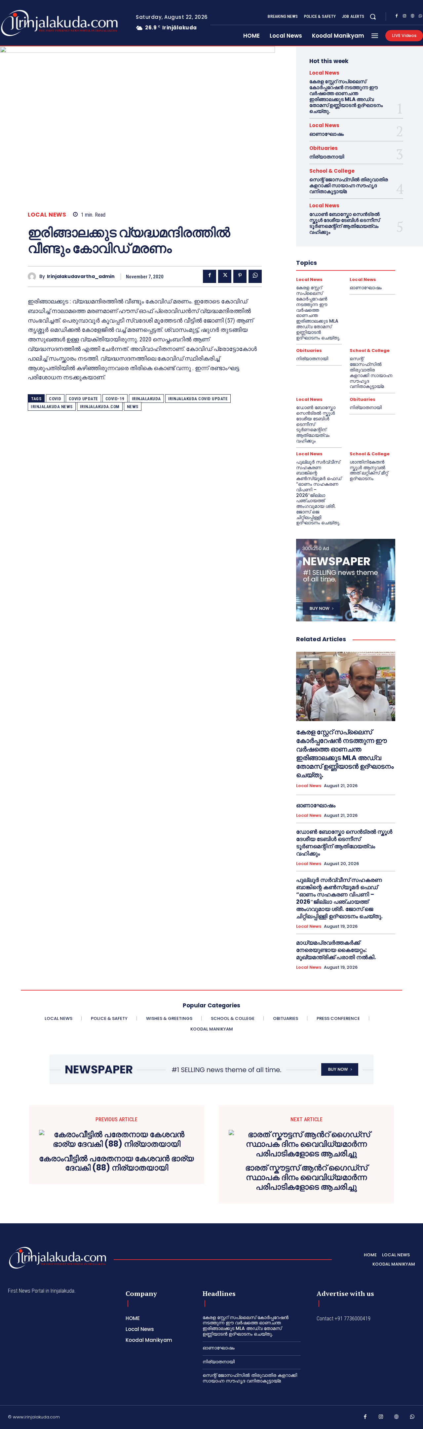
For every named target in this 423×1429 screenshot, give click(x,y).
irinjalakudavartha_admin (81, 276)
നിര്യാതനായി (326, 156)
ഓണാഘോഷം (326, 133)
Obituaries (323, 148)
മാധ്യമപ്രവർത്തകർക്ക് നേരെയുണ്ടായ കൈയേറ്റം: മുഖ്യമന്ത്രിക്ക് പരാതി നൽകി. (336, 950)
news (132, 406)
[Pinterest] (240, 276)
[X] (224, 276)
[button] (373, 16)
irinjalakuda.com (100, 406)
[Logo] (57, 1258)
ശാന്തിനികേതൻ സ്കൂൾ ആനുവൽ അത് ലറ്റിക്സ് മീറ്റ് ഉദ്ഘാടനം (369, 470)
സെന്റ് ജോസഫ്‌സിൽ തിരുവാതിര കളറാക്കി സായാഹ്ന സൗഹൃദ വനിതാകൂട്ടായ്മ (348, 185)
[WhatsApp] (255, 276)
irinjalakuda (146, 398)
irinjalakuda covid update (198, 398)
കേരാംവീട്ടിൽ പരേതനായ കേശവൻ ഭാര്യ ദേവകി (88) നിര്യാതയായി (116, 1163)
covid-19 (115, 398)
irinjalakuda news (52, 406)
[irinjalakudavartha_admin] (33, 276)
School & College (332, 170)
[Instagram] (404, 17)
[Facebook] (397, 17)
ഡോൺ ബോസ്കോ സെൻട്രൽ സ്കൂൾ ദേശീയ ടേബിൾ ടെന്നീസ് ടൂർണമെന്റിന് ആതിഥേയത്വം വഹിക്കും (344, 223)
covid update (83, 398)
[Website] (412, 17)
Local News (47, 215)
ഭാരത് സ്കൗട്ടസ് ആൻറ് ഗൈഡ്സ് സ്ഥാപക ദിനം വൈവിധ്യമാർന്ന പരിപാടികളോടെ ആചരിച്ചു (306, 1177)
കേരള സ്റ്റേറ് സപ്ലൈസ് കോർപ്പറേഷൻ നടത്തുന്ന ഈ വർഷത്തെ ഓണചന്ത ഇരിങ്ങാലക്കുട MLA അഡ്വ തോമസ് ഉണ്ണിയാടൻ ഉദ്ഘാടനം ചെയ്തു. (346, 96)
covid (55, 398)
